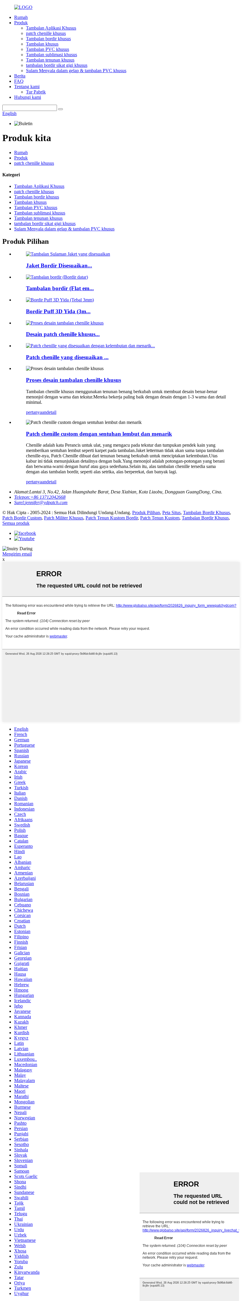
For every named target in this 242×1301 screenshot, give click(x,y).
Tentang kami (27, 86)
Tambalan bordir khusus (48, 38)
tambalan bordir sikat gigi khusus (56, 65)
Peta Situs (171, 512)
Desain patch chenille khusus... (63, 334)
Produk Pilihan (146, 512)
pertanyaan (36, 412)
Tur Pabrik (36, 91)
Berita (19, 75)
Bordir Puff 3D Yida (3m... (58, 311)
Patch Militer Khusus (63, 517)
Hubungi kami (27, 97)
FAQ (19, 81)
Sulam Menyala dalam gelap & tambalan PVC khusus (76, 70)
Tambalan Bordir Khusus (206, 512)
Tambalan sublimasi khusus (51, 54)
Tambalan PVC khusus (47, 49)
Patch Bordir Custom (22, 517)
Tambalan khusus (42, 43)
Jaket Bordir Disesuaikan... (59, 265)
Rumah (21, 17)
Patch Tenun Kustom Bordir (112, 517)
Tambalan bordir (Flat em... (60, 288)
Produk (21, 22)
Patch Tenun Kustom (159, 517)
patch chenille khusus (46, 33)
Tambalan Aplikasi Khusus (51, 27)
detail (51, 412)
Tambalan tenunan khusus (50, 59)
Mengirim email (17, 553)
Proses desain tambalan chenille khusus (73, 380)
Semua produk (16, 523)
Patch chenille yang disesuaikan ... (67, 357)
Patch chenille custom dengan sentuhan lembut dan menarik (99, 434)
